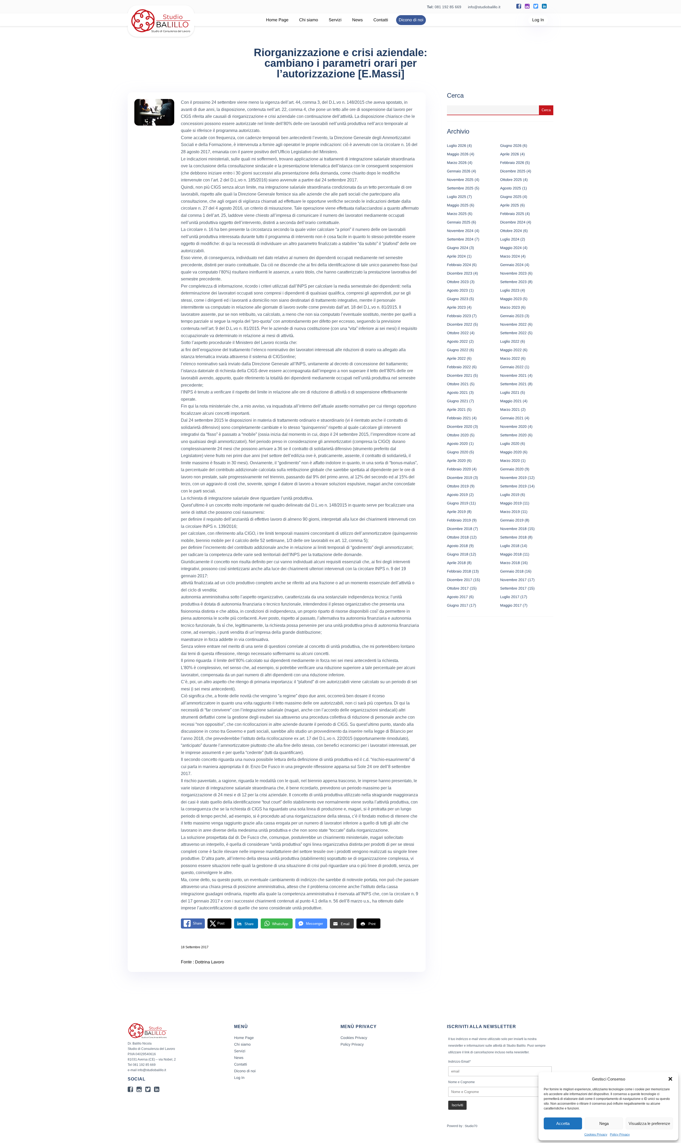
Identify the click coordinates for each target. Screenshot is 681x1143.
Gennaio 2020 (512, 469)
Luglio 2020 (509, 443)
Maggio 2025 (457, 205)
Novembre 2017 (513, 580)
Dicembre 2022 (459, 324)
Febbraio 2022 (459, 367)
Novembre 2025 (460, 179)
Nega (604, 1123)
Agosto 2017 (457, 597)
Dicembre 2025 (512, 171)
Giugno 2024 (457, 248)
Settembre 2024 (460, 239)
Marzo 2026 (457, 162)
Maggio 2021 (511, 401)
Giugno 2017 (457, 605)
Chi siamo (308, 20)
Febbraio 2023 (459, 316)
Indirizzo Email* (459, 1061)
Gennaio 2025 (458, 222)
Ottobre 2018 (458, 537)
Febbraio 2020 (459, 469)
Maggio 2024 (511, 248)
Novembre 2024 (460, 231)
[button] (670, 1079)
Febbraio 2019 (459, 520)
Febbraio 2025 (512, 214)
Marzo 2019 (510, 512)
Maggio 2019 (511, 503)
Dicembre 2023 (459, 273)
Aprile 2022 (456, 358)
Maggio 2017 (511, 605)
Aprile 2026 (509, 154)
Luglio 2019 (509, 494)
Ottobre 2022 (458, 333)
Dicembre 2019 (459, 477)
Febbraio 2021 (459, 418)
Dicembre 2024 (512, 222)
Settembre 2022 (513, 333)
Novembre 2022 (513, 324)
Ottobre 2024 (511, 231)
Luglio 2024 (509, 239)
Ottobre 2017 (458, 588)
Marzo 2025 (457, 214)
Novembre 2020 (513, 426)
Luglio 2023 (509, 290)
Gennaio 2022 (512, 367)
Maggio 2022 (511, 350)
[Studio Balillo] (161, 34)
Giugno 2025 (510, 196)
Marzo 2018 (510, 563)
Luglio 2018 (509, 546)
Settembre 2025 (460, 188)
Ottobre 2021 (458, 384)
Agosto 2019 (457, 494)
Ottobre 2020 (458, 435)
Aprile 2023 (456, 307)
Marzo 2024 (510, 256)
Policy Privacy (620, 1134)
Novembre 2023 (513, 273)
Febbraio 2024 (459, 265)
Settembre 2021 (513, 384)
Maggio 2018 (511, 554)
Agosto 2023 (457, 290)
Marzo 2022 (510, 358)
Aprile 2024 (456, 256)
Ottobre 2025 (511, 179)
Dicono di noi (411, 20)
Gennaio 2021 (512, 418)
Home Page (277, 20)
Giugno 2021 (457, 401)
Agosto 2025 (510, 188)
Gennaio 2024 (512, 265)
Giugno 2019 (457, 503)
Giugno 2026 (510, 145)
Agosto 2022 (457, 341)
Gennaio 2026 (458, 171)
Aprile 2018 (456, 563)
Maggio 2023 (511, 299)
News (357, 20)
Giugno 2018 (457, 554)
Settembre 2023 (513, 282)
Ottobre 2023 (458, 282)
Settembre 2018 (513, 537)
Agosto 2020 (457, 443)
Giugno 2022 (457, 350)
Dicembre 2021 (459, 375)
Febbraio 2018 (459, 571)
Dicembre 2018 (459, 529)
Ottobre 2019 (458, 486)
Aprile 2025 (509, 205)
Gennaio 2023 (512, 316)
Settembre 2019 (513, 486)
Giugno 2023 (457, 299)
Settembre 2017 (513, 588)
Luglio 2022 (509, 341)
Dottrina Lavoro (209, 962)
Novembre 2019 (513, 477)
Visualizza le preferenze (649, 1123)
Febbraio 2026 (512, 162)
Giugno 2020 (457, 452)
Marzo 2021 (510, 409)
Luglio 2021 (509, 392)
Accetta (563, 1123)
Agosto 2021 (457, 392)
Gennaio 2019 (512, 520)
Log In (538, 20)
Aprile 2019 (456, 512)
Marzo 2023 (510, 307)
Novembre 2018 (513, 529)
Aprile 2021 (456, 409)
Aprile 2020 (456, 460)
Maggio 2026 (457, 154)
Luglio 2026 (456, 145)
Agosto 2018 (457, 546)
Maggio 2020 (511, 452)
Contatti (380, 20)
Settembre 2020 (513, 435)
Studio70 (471, 1126)
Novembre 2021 (513, 375)
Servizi (335, 20)
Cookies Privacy (595, 1134)
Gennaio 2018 (512, 571)
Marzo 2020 (510, 460)
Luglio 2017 (509, 597)
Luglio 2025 (456, 196)
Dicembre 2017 (459, 580)
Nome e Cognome (461, 1082)
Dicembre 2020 (459, 426)
